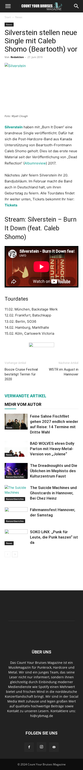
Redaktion (17, 57)
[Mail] (54, 747)
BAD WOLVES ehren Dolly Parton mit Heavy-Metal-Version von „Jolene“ (52, 448)
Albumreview (35, 163)
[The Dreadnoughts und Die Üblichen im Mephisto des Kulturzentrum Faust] (16, 471)
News (18, 17)
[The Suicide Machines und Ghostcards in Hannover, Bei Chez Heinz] (16, 493)
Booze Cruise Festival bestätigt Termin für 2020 (21, 374)
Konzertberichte (15, 476)
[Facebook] (29, 747)
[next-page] (15, 554)
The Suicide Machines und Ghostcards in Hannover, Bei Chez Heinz (53, 493)
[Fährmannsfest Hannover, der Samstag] (16, 515)
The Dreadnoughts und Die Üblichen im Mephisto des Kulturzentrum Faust (53, 470)
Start (8, 17)
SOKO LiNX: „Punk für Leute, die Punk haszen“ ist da (54, 537)
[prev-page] (7, 554)
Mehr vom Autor (23, 404)
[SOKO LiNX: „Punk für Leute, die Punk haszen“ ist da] (16, 537)
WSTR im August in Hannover (63, 371)
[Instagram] (41, 747)
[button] (7, 6)
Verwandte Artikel (25, 395)
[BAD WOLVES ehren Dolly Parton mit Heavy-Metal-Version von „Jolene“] (16, 449)
